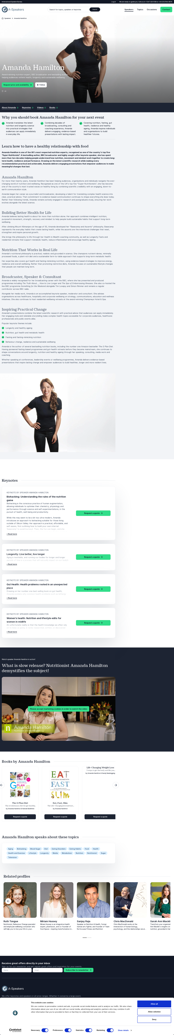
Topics (140, 9)
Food (87, 849)
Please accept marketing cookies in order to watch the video (58, 709)
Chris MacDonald (123, 921)
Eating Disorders (59, 849)
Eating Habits (75, 849)
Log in (114, 2)
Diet (46, 849)
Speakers (129, 9)
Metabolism (67, 853)
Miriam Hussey (48, 921)
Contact (166, 9)
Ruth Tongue (11, 921)
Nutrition (79, 853)
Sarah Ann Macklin (161, 921)
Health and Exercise (16, 853)
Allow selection (154, 1012)
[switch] (68, 1030)
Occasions (152, 9)
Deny (154, 1019)
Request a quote (20, 817)
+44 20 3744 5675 (165, 2)
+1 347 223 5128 (151, 2)
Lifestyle (32, 853)
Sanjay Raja (83, 921)
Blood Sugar (35, 849)
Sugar (103, 853)
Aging (10, 849)
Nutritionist (92, 853)
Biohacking (21, 849)
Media (55, 853)
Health (95, 849)
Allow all (154, 1004)
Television (12, 857)
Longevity (44, 853)
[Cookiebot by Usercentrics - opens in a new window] (15, 1030)
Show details (123, 1030)
